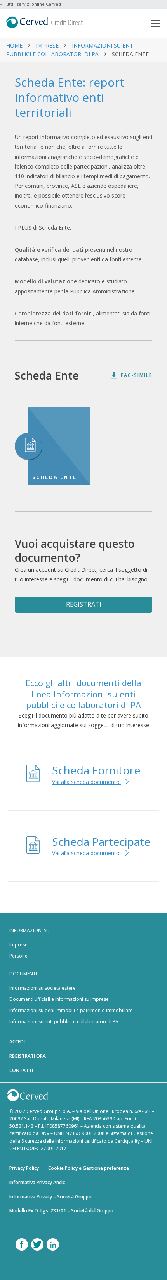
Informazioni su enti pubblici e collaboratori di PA (63, 1021)
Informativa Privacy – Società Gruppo (50, 1196)
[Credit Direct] (72, 23)
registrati (83, 604)
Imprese (47, 45)
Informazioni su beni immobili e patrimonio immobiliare (71, 1010)
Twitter (37, 1244)
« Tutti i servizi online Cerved (30, 4)
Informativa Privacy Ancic (37, 1182)
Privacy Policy (24, 1168)
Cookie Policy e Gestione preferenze (88, 1168)
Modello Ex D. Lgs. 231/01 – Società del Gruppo (61, 1210)
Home (14, 45)
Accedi (17, 1041)
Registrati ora (27, 1056)
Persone (18, 956)
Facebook (22, 1244)
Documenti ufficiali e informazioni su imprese (59, 999)
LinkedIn (53, 1244)
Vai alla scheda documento (86, 782)
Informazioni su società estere (42, 988)
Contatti (21, 1070)
